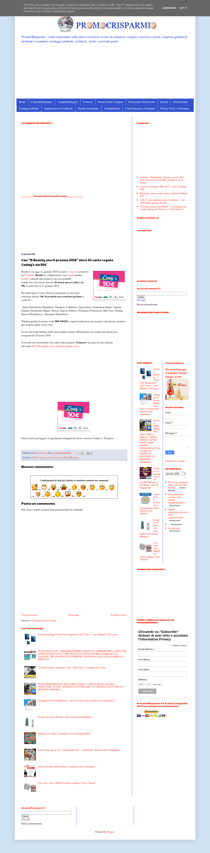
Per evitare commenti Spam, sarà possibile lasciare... (178, 485)
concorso (73, 271)
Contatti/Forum (112, 108)
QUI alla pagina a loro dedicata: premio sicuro (55, 346)
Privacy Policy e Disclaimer (174, 108)
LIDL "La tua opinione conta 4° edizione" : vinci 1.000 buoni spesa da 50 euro (163, 201)
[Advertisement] (105, 71)
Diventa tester (180, 102)
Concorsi (88, 102)
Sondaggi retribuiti (28, 108)
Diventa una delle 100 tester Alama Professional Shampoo (65, 716)
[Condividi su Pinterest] (91, 453)
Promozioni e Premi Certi (141, 102)
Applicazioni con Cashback (58, 108)
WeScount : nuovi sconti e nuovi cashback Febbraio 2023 (164, 195)
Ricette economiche (88, 108)
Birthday (142, 679)
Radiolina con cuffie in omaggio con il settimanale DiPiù (64, 733)
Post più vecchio (118, 614)
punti (71, 275)
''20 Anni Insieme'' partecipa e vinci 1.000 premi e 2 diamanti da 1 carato (72, 667)
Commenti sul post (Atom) (44, 620)
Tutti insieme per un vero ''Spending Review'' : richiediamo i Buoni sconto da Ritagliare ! (79, 749)
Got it (183, 8)
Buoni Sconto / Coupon (110, 102)
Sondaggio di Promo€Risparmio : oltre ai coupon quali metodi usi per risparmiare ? (77, 700)
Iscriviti (164, 102)
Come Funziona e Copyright (140, 108)
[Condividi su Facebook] (88, 453)
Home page (74, 614)
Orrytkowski (174, 528)
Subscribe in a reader (175, 460)
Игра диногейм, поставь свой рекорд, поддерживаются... (177, 498)
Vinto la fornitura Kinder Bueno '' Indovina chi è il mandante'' (67, 766)
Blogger (110, 831)
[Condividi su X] (85, 453)
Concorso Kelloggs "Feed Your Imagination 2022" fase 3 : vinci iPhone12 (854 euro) (77, 634)
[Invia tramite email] (79, 453)
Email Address (146, 649)
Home (22, 102)
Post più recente (29, 614)
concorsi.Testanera (55, 457)
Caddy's (25, 278)
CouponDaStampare (41, 102)
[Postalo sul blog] (82, 453)
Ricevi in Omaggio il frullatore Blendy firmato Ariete (176, 373)
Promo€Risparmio (71, 457)
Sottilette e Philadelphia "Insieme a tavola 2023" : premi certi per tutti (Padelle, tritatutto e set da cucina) (163, 180)
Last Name (144, 669)
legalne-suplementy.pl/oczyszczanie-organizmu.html (178, 513)
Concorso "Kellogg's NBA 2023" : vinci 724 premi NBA (163, 188)
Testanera (29, 275)
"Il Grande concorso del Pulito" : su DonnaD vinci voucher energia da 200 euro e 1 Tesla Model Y (163, 208)
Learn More (169, 8)
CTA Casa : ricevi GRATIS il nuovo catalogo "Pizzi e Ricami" (67, 782)
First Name (144, 659)
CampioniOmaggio (68, 102)
